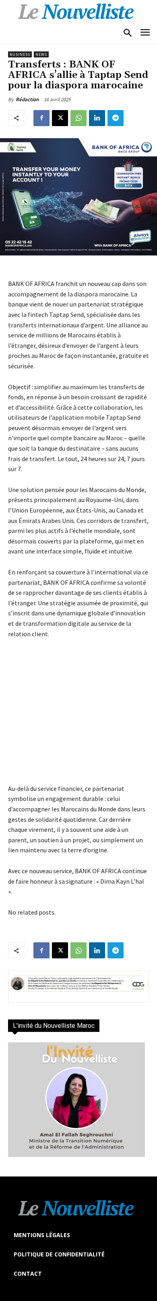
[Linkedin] (97, 118)
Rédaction (27, 99)
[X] (60, 118)
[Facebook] (41, 118)
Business (20, 54)
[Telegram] (115, 118)
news (41, 54)
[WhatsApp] (78, 118)
